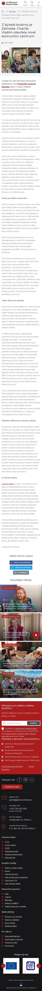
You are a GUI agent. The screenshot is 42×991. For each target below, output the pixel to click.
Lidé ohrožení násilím (13, 884)
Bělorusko (8, 900)
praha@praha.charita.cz (20, 800)
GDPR (7, 848)
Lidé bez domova (11, 874)
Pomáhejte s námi (12, 787)
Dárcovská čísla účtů (12, 936)
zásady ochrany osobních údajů (16, 734)
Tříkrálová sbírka (11, 926)
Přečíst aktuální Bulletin (12, 767)
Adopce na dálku (11, 903)
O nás (7, 842)
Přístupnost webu (11, 851)
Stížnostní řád (10, 858)
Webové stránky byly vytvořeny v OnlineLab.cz (21, 988)
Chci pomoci (9, 946)
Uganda (8, 897)
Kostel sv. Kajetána (12, 920)
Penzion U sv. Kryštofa (13, 917)
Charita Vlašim (8, 484)
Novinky (12, 11)
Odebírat (33, 723)
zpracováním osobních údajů (26, 729)
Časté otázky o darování (14, 939)
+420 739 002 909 (18, 809)
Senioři (7, 871)
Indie (7, 894)
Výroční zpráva (10, 845)
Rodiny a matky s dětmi (14, 868)
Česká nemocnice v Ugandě (15, 906)
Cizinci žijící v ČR (11, 880)
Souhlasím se (21, 729)
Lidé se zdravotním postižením (16, 877)
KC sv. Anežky (10, 923)
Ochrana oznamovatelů (13, 854)
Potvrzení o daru (11, 942)
